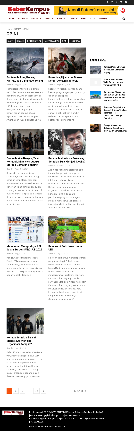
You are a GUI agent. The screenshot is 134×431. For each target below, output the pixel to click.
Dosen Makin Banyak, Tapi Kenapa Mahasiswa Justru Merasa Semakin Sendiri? (23, 161)
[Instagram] (112, 2)
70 (36, 391)
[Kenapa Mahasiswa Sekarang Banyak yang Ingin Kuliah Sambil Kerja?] (95, 128)
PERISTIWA (75, 41)
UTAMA (17, 29)
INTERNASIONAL (34, 41)
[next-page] (43, 391)
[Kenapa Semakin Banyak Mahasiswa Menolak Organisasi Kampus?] (25, 321)
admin (10, 84)
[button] (123, 18)
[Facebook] (107, 2)
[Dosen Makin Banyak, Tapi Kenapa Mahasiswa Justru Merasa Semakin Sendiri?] (25, 142)
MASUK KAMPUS (52, 41)
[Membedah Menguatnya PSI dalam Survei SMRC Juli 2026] (25, 229)
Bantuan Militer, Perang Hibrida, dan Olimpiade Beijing (25, 79)
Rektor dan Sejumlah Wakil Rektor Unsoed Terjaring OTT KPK (113, 82)
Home (9, 29)
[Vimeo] (121, 2)
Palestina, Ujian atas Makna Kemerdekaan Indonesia (65, 79)
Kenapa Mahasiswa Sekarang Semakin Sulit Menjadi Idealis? (66, 160)
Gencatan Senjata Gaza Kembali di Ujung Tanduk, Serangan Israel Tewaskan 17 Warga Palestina (114, 112)
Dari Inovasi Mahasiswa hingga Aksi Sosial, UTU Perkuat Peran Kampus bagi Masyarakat (114, 96)
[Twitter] (116, 2)
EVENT (10, 41)
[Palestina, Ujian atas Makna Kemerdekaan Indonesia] (67, 61)
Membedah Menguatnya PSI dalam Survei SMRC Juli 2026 (24, 248)
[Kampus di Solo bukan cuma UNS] (67, 229)
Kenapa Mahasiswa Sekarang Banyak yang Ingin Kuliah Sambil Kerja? (115, 128)
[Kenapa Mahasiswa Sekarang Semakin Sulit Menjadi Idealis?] (67, 142)
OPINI (64, 41)
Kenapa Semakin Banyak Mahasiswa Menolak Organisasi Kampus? (21, 341)
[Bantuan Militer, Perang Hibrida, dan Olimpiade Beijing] (25, 61)
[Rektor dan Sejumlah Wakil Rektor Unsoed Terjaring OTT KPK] (95, 82)
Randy (10, 169)
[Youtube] (125, 2)
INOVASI (20, 41)
